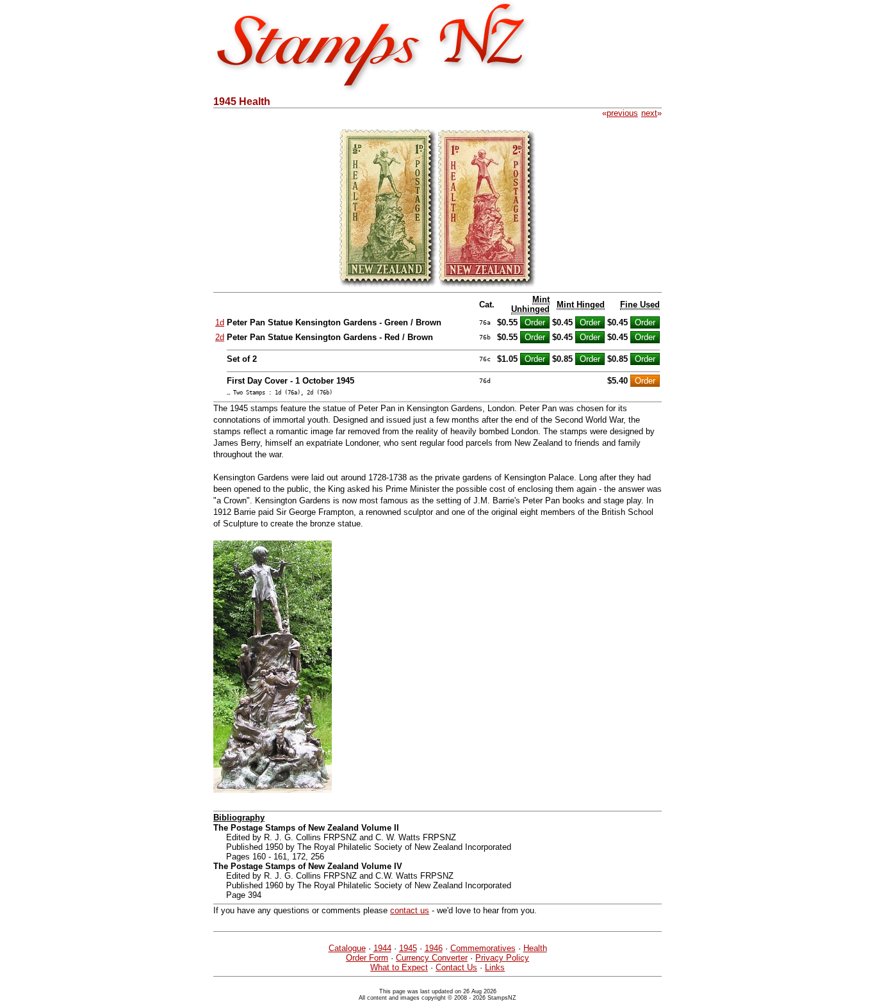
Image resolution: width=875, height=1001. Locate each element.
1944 (382, 948)
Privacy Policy (502, 958)
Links (495, 967)
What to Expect (399, 967)
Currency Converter (432, 958)
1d (219, 322)
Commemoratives (483, 948)
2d (219, 337)
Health (535, 948)
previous (622, 113)
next (649, 113)
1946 (434, 948)
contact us (409, 910)
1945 (408, 948)
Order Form (367, 958)
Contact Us (456, 967)
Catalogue (347, 948)
